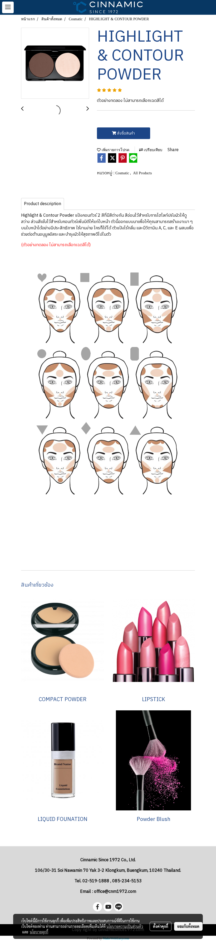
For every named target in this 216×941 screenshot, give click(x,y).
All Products (142, 173)
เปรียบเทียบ (152, 150)
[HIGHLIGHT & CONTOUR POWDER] (55, 63)
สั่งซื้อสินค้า (125, 133)
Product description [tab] (42, 203)
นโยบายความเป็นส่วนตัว (124, 926)
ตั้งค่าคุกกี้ (160, 926)
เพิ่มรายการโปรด (115, 150)
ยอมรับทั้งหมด (188, 926)
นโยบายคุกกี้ (39, 931)
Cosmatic (122, 173)
